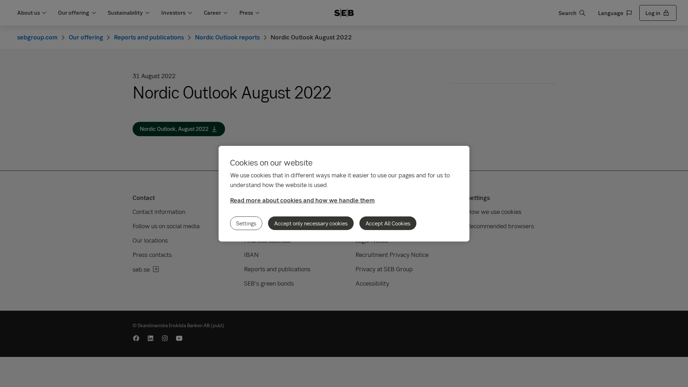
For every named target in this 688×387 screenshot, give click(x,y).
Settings (246, 223)
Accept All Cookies (388, 223)
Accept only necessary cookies (311, 223)
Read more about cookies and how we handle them (302, 200)
